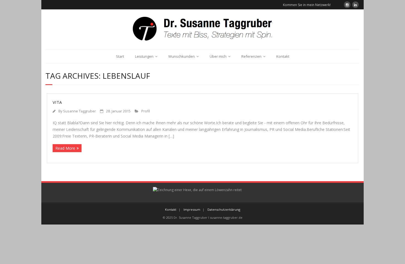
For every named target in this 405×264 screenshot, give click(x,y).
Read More (65, 148)
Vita (57, 102)
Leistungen (144, 56)
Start (120, 56)
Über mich (218, 56)
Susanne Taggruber (79, 111)
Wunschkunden (181, 56)
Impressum (191, 209)
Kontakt (282, 56)
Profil (145, 111)
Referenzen (251, 56)
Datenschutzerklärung (223, 209)
